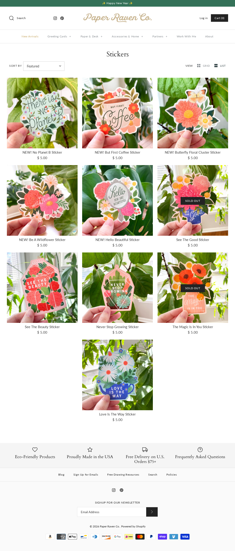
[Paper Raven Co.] (117, 14)
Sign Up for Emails (85, 474)
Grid (207, 65)
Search (152, 474)
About (209, 36)
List (223, 65)
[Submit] (152, 512)
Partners (159, 36)
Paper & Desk (92, 36)
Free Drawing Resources (123, 474)
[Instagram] (55, 18)
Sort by (15, 65)
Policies (171, 474)
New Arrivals (30, 36)
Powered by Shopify (133, 526)
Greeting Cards (59, 36)
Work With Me (186, 36)
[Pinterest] (62, 18)
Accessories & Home (127, 36)
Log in (204, 18)
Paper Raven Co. (110, 526)
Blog (61, 474)
